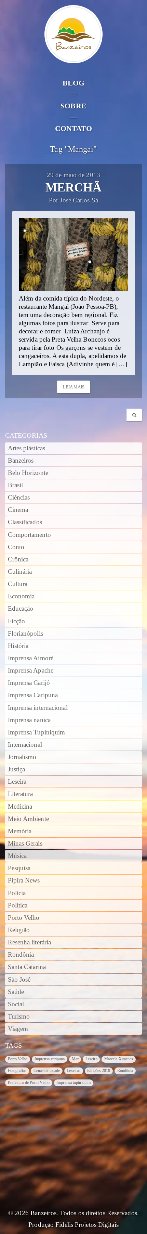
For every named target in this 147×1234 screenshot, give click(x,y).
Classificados (25, 522)
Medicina (20, 806)
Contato (73, 128)
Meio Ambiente (28, 818)
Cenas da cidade (47, 1070)
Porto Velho (24, 917)
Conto (16, 547)
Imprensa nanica (29, 720)
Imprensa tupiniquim (73, 1082)
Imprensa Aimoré (31, 658)
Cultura (18, 584)
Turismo (19, 1016)
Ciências (19, 497)
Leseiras (73, 1070)
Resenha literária (29, 942)
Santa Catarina (27, 967)
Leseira (17, 781)
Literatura (20, 794)
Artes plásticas (26, 448)
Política (18, 905)
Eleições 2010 (98, 1070)
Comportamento (29, 534)
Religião (19, 930)
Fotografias (17, 1070)
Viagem (18, 1028)
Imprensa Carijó (29, 682)
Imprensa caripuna (50, 1059)
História (18, 645)
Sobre (73, 106)
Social (16, 1004)
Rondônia (21, 954)
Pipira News (24, 880)
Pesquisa (19, 868)
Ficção (16, 621)
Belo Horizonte (28, 472)
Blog (73, 83)
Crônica (18, 559)
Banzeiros (21, 460)
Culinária (20, 571)
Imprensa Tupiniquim (36, 732)
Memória (20, 831)
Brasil (15, 485)
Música (17, 855)
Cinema (18, 509)
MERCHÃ (73, 187)
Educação (21, 608)
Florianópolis (25, 633)
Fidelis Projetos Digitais (87, 1224)
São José (19, 979)
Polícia (17, 893)
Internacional (25, 744)
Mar (75, 1059)
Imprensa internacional (38, 707)
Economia (21, 596)
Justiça (16, 769)
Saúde (16, 991)
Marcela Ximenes (118, 1059)
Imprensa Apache (31, 670)
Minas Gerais (25, 843)
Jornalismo (22, 757)
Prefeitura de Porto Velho (29, 1082)
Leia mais (74, 386)
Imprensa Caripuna (33, 695)
